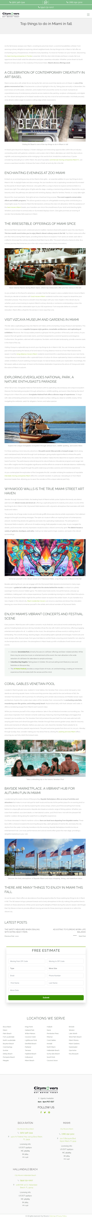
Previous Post (9, 936)
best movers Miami (14, 207)
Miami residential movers (36, 601)
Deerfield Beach (30, 1044)
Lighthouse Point (31, 1040)
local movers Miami (38, 296)
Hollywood (29, 1057)
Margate (6, 1060)
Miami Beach (29, 1060)
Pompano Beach (9, 1057)
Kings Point (29, 1027)
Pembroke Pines (53, 1033)
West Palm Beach (75, 1037)
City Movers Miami (66, 1129)
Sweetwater (73, 1047)
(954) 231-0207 (47, 7)
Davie (49, 1030)
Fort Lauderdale (8, 1037)
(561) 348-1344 (18, 2)
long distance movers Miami (27, 354)
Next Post (82, 936)
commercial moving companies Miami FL (64, 160)
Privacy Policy (61, 1216)
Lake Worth (73, 1033)
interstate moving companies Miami (17, 476)
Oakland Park (29, 1030)
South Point (51, 1057)
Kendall (49, 1044)
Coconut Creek (30, 1037)
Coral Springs (7, 1047)
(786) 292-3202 (75, 2)
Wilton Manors (30, 1033)
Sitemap (53, 1216)
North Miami (51, 1047)
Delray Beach (7, 1054)
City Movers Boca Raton (25, 1129)
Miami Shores (73, 1040)
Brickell (71, 1027)
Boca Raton (7, 1027)
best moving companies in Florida (19, 56)
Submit (46, 998)
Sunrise (5, 1050)
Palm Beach (7, 1033)
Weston (71, 1030)
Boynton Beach (8, 1044)
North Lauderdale (9, 1040)
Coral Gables (51, 1040)
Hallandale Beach (53, 1050)
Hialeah (49, 1027)
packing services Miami (67, 732)
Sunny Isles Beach (53, 1054)
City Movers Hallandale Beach (25, 1175)
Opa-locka (72, 1050)
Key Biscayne (73, 1054)
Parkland (28, 1047)
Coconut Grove (52, 1060)
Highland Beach (30, 1054)
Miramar (50, 1037)
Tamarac (28, 1050)
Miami (5, 1030)
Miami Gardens (74, 1044)
